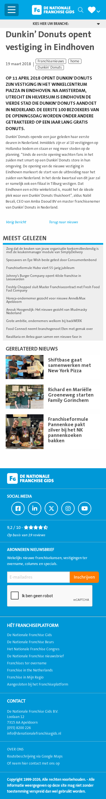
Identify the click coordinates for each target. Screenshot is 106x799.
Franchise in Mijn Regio (25, 677)
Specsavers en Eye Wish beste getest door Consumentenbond (51, 260)
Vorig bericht (16, 222)
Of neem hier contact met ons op (33, 763)
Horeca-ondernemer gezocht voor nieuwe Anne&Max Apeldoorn (45, 300)
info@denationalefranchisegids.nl (34, 733)
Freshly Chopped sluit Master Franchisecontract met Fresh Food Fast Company (53, 288)
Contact (16, 701)
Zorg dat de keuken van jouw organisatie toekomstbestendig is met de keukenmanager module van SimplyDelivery (52, 250)
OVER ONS (15, 749)
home (74, 61)
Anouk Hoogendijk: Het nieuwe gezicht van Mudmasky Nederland (46, 311)
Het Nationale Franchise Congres (33, 649)
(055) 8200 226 (19, 728)
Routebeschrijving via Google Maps (35, 756)
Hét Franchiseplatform (33, 625)
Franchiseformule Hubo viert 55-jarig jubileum (40, 268)
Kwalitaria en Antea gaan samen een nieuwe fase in (44, 337)
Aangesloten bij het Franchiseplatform (37, 684)
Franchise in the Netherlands (30, 670)
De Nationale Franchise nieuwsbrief (35, 656)
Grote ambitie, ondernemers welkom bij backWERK (44, 321)
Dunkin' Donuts (50, 67)
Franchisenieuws (51, 61)
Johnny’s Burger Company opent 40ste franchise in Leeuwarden (43, 277)
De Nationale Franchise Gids (53, 10)
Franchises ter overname (27, 663)
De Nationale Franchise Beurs (30, 642)
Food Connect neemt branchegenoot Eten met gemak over (49, 329)
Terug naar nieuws (63, 222)
